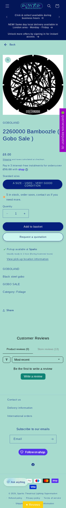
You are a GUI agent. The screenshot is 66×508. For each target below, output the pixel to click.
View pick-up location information (28, 259)
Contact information (44, 503)
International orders (19, 415)
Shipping (7, 159)
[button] (7, 6)
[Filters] (6, 360)
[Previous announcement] (7, 17)
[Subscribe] (52, 439)
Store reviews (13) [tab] (48, 349)
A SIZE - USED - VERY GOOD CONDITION (32, 184)
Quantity (7, 206)
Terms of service (52, 498)
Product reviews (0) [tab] (18, 349)
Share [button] (10, 310)
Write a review (33, 376)
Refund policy (15, 498)
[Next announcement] (59, 17)
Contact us (14, 399)
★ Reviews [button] (33, 504)
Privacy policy (33, 498)
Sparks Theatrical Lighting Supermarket (37, 493)
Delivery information (20, 407)
